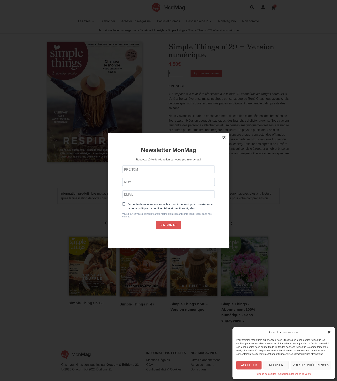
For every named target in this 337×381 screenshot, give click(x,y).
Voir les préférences (311, 365)
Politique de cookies (265, 374)
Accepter (249, 365)
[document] (168, 190)
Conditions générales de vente (294, 374)
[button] (329, 332)
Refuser (276, 365)
